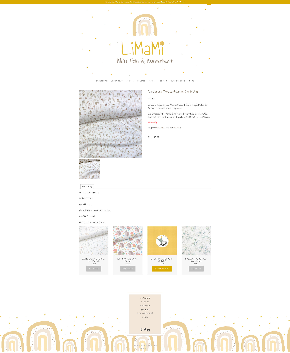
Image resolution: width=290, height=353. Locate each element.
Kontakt (163, 81)
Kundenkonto (178, 81)
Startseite (102, 81)
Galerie (141, 81)
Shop (129, 81)
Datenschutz (145, 310)
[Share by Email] (158, 137)
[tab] (87, 186)
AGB (146, 317)
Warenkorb (146, 298)
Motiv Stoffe (159, 128)
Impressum (146, 306)
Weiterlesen (94, 269)
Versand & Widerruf (146, 313)
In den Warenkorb (162, 269)
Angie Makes (152, 345)
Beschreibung (87, 186)
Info (151, 81)
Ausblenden (180, 2)
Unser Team (117, 81)
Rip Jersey (177, 128)
